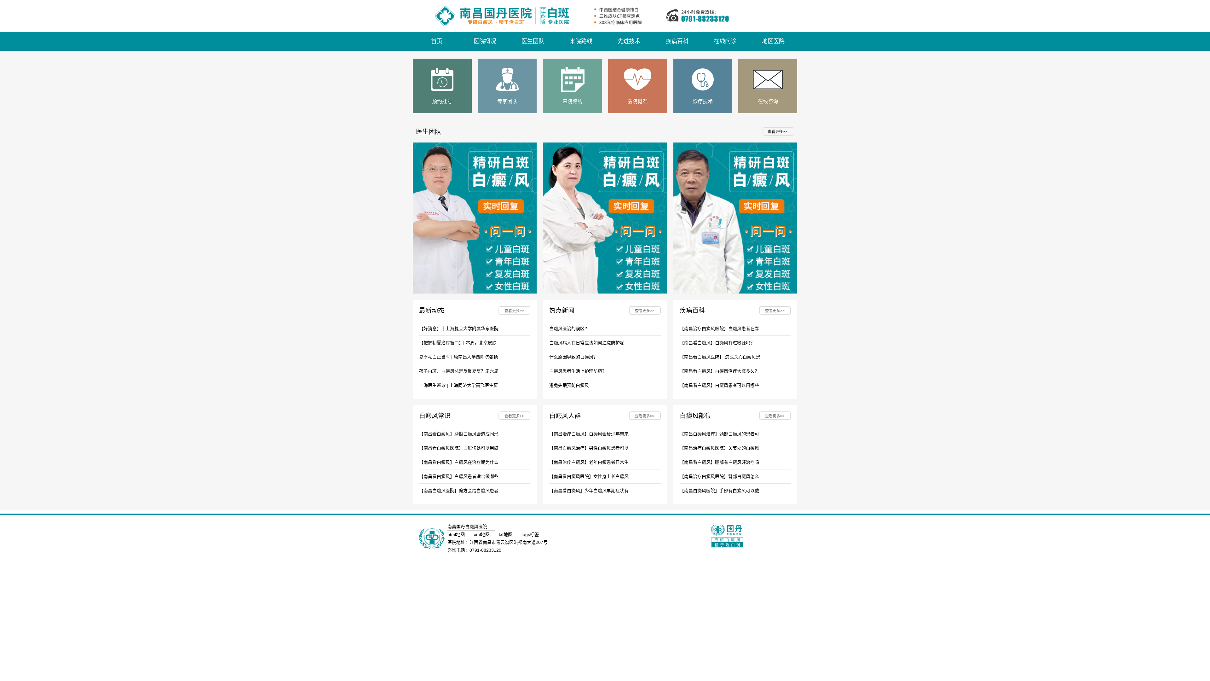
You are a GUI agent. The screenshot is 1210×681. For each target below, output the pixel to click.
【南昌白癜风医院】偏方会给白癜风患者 (458, 490)
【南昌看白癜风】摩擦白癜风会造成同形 (458, 433)
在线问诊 (725, 41)
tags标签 (530, 534)
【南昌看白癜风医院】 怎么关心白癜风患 (720, 356)
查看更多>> (777, 132)
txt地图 (506, 534)
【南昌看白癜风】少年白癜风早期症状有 (589, 490)
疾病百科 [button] (677, 41)
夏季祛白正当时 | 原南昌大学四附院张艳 (458, 356)
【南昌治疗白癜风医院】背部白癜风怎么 (719, 476)
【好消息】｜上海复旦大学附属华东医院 (458, 328)
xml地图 (482, 534)
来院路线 (572, 101)
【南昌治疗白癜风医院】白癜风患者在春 (719, 328)
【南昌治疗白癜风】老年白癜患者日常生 (589, 462)
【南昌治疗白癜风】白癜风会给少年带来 (589, 433)
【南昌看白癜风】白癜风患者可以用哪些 (719, 385)
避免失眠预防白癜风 (569, 385)
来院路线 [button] (581, 41)
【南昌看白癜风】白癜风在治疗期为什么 (458, 462)
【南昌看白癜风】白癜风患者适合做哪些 (458, 476)
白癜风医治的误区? (568, 328)
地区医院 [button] (773, 41)
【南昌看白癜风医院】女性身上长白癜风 (589, 476)
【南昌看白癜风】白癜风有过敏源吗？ (717, 342)
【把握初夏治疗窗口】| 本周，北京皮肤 (458, 342)
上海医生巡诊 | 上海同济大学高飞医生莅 (458, 385)
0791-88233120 (485, 550)
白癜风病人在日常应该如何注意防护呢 (586, 342)
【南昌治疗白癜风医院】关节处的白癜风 (719, 448)
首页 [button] (436, 41)
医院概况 (637, 101)
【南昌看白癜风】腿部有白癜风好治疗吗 (719, 462)
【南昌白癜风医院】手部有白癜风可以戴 (719, 490)
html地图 (456, 534)
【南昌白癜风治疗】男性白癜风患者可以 (589, 448)
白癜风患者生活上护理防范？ (578, 371)
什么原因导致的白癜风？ (573, 356)
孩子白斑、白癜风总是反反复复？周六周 (458, 371)
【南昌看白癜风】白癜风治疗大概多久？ (719, 371)
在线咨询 (768, 101)
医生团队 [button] (532, 41)
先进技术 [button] (629, 41)
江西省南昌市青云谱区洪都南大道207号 (509, 542)
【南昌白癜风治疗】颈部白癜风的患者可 (719, 433)
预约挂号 (442, 101)
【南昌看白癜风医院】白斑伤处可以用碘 (458, 448)
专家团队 (507, 101)
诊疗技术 (703, 101)
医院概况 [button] (485, 41)
